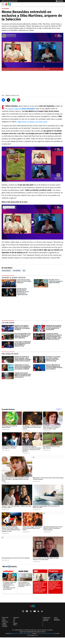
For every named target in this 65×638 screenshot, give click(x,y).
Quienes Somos (46, 617)
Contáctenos (46, 619)
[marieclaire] (25, 571)
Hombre (4, 623)
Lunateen (15, 623)
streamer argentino (21, 109)
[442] (32, 606)
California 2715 (14, 633)
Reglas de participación (57, 620)
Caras (4, 619)
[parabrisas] (55, 571)
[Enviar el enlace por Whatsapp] (13, 100)
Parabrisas (5, 626)
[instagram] (23, 611)
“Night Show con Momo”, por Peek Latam (32, 122)
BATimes (15, 624)
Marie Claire (5, 622)
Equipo (55, 617)
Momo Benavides (6, 270)
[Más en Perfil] (12, 567)
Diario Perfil (5, 617)
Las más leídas (8, 322)
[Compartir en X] (8, 100)
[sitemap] (42, 611)
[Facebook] (27, 611)
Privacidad (45, 620)
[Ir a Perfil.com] (59, 1)
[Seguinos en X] (31, 611)
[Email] (18, 100)
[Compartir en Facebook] (3, 100)
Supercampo (16, 617)
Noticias (4, 620)
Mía (14, 622)
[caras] (40, 571)
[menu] (3, 4)
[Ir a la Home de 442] (8, 5)
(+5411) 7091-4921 (41, 633)
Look (14, 619)
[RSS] (38, 611)
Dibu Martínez (16, 270)
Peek (24, 270)
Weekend (5, 624)
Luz (14, 620)
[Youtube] (35, 611)
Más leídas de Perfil (10, 354)
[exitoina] (9, 571)
